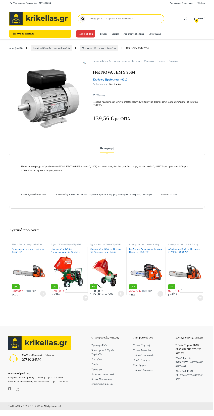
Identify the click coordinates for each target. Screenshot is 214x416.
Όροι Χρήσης (139, 365)
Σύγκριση (100, 95)
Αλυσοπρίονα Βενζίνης (33, 244)
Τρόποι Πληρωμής (142, 345)
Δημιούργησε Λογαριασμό (181, 3)
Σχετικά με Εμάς (99, 345)
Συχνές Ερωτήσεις (142, 360)
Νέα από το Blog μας (134, 34)
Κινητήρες (137, 61)
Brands (103, 34)
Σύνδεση (201, 3)
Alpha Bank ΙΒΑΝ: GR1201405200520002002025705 (189, 375)
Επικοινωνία (155, 34)
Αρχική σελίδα (16, 48)
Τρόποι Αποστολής (142, 350)
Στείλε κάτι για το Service (103, 374)
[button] (84, 63)
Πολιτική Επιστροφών (143, 355)
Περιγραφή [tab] (107, 148)
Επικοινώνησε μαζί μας (102, 384)
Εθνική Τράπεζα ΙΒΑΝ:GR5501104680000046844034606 (189, 362)
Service (115, 34)
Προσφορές (86, 33)
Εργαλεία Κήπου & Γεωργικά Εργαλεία (51, 48)
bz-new (173, 194)
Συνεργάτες (96, 359)
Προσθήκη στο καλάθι (41, 294)
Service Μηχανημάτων (101, 379)
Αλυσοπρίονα (17, 244)
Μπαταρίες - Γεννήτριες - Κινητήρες (99, 48)
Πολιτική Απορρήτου (143, 370)
